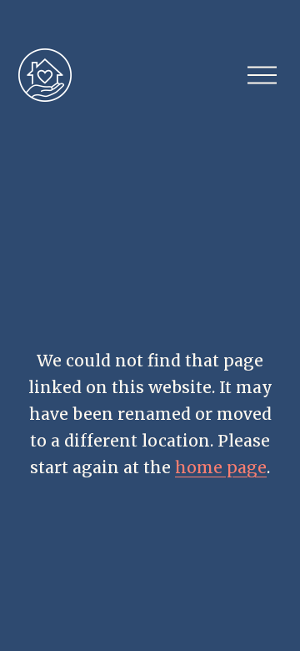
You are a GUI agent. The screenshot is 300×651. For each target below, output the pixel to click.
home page (221, 467)
